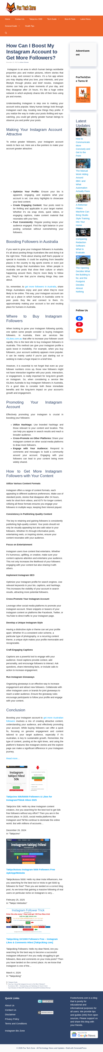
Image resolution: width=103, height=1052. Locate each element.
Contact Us (19, 19)
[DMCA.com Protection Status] (45, 1002)
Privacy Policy (12, 1019)
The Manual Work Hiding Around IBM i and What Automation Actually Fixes (83, 181)
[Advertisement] (34, 171)
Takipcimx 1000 (35, 19)
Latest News (85, 19)
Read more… (13, 758)
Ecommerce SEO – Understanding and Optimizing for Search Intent (27, 986)
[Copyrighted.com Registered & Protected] (45, 1013)
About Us (9, 1005)
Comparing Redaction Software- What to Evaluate (81, 246)
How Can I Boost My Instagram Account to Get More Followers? (26, 984)
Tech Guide (52, 19)
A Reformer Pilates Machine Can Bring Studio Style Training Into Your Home (83, 215)
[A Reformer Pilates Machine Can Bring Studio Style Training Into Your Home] (83, 198)
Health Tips (29, 26)
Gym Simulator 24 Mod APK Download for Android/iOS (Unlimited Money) (29, 988)
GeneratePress (80, 1048)
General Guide (11, 26)
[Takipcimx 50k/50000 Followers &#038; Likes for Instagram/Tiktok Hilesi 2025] (28, 790)
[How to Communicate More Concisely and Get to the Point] (83, 132)
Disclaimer (10, 1014)
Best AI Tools (70, 19)
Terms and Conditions (16, 1023)
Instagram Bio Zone (15, 1030)
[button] (59, 19)
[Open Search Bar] (6, 32)
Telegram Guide (12, 982)
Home (7, 19)
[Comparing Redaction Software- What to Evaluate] (83, 232)
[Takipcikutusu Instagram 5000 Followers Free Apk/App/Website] (28, 863)
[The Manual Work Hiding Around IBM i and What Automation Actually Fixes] (83, 164)
